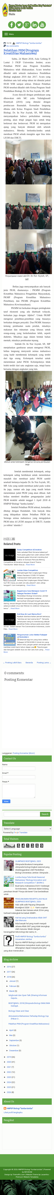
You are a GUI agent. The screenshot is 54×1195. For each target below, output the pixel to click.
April (11, 1030)
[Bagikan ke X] (10, 538)
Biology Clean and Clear (19, 1011)
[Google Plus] (27, 25)
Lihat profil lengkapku (13, 1112)
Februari (12, 986)
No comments (12, 46)
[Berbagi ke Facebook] (13, 538)
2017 (9, 972)
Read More (30, 565)
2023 (9, 1077)
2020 (9, 1062)
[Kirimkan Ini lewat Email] (4, 538)
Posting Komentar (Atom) (24, 753)
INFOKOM (28, 1172)
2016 (9, 967)
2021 (9, 1067)
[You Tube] (42, 25)
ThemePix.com (19, 1174)
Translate (23, 832)
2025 (9, 1087)
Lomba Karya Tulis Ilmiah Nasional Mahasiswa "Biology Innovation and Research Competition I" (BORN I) (30, 880)
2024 (9, 1082)
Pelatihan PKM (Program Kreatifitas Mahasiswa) (21, 52)
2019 (9, 1057)
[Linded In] (34, 25)
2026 (9, 1092)
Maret (11, 991)
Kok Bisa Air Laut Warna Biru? (29, 614)
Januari (12, 981)
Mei (10, 1035)
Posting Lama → (44, 662)
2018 (9, 977)
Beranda (29, 662)
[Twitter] (19, 25)
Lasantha (45, 1174)
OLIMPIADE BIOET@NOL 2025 (28, 861)
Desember (13, 1050)
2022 (9, 1072)
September (14, 1040)
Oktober (12, 1045)
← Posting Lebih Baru (12, 662)
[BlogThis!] (7, 538)
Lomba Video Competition (27, 570)
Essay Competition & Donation (29, 550)
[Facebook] (11, 25)
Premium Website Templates (27, 1177)
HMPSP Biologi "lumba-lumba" (29, 43)
